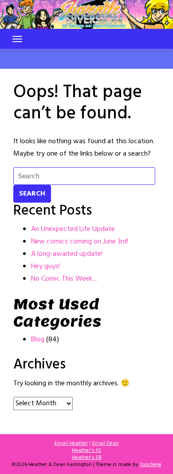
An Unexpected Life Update (73, 229)
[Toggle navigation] (17, 39)
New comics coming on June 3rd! (79, 241)
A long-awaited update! (66, 254)
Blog (37, 339)
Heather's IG (86, 450)
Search (32, 194)
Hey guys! (45, 266)
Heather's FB (87, 457)
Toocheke (150, 464)
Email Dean (105, 443)
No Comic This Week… (64, 279)
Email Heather (71, 443)
